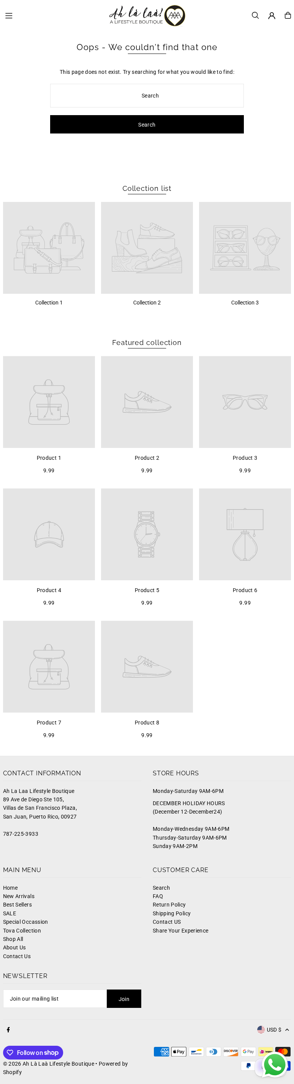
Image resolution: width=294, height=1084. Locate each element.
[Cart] (288, 15)
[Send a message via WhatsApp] (275, 1065)
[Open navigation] (53, 15)
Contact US (167, 922)
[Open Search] (255, 15)
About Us (14, 947)
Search (161, 888)
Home (10, 888)
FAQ (158, 896)
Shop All (13, 939)
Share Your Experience (180, 931)
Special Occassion (25, 922)
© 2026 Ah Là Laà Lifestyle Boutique (48, 1064)
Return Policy (169, 905)
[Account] (271, 15)
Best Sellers (17, 905)
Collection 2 (147, 302)
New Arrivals (18, 896)
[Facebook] (8, 1030)
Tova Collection (22, 931)
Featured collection (147, 343)
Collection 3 (245, 302)
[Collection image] (49, 248)
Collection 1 (49, 302)
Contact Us (17, 956)
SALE (9, 913)
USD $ (274, 1030)
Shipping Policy (172, 913)
